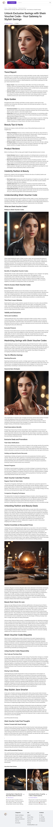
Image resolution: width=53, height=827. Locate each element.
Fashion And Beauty (13, 8)
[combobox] (33, 2)
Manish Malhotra (9, 23)
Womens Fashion (22, 8)
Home (5, 8)
